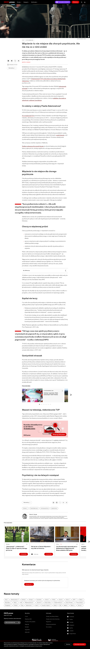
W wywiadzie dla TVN (28, 115)
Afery (57, 544)
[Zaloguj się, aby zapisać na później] (27, 544)
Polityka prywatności (51, 624)
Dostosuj (68, 644)
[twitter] (60, 502)
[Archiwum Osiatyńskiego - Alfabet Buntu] (37, 640)
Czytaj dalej (23, 554)
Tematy (18, 2)
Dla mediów (49, 627)
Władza (7, 544)
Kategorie (26, 2)
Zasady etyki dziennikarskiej (52, 619)
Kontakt (27, 627)
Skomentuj (11, 68)
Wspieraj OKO (28, 619)
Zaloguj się (28, 584)
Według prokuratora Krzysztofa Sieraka (32, 146)
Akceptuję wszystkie (79, 644)
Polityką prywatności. (23, 644)
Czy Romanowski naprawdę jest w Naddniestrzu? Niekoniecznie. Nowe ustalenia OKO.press (66, 548)
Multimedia (34, 2)
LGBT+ (83, 544)
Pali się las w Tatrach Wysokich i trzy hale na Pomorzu (41, 547)
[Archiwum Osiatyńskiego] (53, 640)
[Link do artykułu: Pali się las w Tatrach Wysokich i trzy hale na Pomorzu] (42, 534)
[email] (63, 502)
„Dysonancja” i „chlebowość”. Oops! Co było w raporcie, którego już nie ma (16, 548)
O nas (26, 616)
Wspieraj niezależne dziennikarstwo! (12, 618)
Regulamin (48, 621)
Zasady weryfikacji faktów (52, 616)
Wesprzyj (75, 2)
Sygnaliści (27, 629)
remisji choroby (60, 135)
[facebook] (56, 502)
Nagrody (27, 624)
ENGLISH (27, 632)
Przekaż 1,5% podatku (30, 621)
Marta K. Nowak (33, 514)
